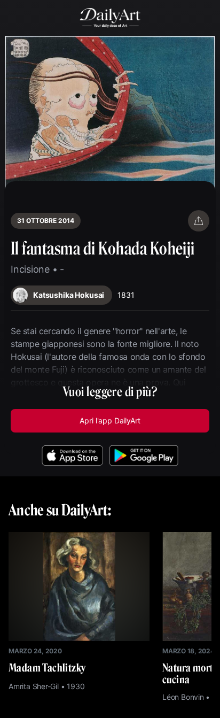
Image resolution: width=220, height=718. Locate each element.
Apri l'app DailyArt (110, 420)
